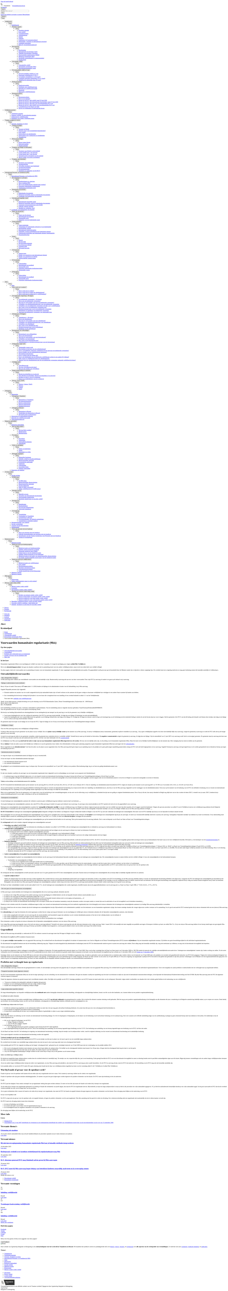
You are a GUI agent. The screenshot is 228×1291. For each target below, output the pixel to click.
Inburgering (14, 394)
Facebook (3, 1229)
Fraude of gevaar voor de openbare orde (15, 655)
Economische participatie (26, 462)
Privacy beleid (8, 1274)
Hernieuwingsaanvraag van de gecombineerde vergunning (35, 309)
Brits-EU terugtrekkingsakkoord (28, 45)
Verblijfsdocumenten (17, 113)
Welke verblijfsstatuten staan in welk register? (24, 581)
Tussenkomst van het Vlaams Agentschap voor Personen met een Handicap (40, 536)
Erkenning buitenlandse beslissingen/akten (30, 268)
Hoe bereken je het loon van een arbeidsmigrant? (32, 349)
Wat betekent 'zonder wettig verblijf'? (21, 589)
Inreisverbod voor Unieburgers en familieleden (32, 135)
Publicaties (7, 620)
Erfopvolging (22, 275)
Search (3, 9)
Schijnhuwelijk (23, 246)
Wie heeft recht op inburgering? (27, 414)
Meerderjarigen (23, 433)
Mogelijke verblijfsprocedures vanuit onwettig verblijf (26, 601)
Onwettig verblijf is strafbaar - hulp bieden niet (24, 603)
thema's (112, 1246)
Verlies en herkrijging (25, 449)
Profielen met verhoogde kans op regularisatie (17, 654)
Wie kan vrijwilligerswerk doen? (28, 367)
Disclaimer (7, 1272)
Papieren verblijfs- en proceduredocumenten (23, 115)
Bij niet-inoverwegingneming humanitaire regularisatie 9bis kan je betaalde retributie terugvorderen (37, 1143)
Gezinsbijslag (22, 514)
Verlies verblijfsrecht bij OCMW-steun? (30, 489)
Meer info (7, 657)
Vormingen (7, 618)
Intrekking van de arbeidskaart (27, 328)
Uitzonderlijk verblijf (24, 65)
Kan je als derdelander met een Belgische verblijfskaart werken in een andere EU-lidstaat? (44, 357)
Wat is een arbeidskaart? (25, 319)
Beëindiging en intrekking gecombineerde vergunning (34, 310)
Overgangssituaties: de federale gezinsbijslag (31, 519)
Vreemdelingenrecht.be (18, 5)
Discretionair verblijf (10, 1178)
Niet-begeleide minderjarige (26, 497)
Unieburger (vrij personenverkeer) (28, 40)
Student (21, 37)
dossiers (122, 1246)
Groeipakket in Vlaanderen (26, 516)
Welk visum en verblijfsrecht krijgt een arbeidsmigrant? (34, 358)
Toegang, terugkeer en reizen (19, 124)
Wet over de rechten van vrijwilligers (29, 368)
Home (6, 632)
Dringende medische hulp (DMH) (28, 551)
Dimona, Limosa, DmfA (25, 384)
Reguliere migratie (24, 30)
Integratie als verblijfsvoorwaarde (28, 88)
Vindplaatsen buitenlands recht (27, 188)
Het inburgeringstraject (25, 401)
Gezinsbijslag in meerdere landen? (28, 521)
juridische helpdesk (193, 1246)
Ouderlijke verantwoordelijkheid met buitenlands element (35, 231)
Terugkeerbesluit (23, 164)
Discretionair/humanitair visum (27, 68)
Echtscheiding (22, 263)
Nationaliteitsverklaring (25, 442)
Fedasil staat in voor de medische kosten (30, 553)
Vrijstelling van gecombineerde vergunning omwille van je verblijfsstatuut (39, 305)
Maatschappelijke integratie (26, 460)
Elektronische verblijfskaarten (19, 117)
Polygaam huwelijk (24, 248)
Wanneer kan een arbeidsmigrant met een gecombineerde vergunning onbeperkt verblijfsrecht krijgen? (47, 360)
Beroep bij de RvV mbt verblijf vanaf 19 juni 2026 (33, 100)
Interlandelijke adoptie (25, 228)
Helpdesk (7, 615)
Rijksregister (14, 579)
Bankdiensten (22, 504)
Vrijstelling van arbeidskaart (26, 324)
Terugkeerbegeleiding (25, 167)
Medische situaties (16, 574)
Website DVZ (8, 1121)
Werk (12, 285)
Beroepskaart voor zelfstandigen (28, 334)
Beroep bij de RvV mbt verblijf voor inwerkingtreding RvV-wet (37, 105)
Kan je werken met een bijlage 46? (28, 355)
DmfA (20, 389)
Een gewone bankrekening (26, 507)
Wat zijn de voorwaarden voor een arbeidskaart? (32, 320)
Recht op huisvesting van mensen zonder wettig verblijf (34, 596)
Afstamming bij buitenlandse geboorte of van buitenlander (35, 227)
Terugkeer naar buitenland (26, 162)
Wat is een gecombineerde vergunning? (30, 301)
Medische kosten (16, 542)
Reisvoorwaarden (23, 144)
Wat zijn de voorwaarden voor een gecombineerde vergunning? (36, 302)
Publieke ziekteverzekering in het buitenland (31, 554)
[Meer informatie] (80, 801)
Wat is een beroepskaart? (25, 335)
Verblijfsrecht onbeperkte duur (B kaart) (30, 80)
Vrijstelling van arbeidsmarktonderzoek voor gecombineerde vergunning (39, 304)
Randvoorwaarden (24, 85)
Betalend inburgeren (24, 406)
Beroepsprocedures (24, 97)
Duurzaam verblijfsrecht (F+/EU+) (28, 75)
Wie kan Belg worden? (25, 430)
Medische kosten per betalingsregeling (29, 548)
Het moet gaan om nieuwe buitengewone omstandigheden (16, 888)
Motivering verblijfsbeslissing (27, 92)
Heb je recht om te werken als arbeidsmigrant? (32, 292)
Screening (14, 588)
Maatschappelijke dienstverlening (28, 482)
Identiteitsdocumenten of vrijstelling (10, 752)
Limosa (21, 387)
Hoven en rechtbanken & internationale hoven (31, 108)
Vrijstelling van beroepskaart (27, 339)
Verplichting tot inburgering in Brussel (29, 413)
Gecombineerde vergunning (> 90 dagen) (30, 299)
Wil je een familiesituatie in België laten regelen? (32, 184)
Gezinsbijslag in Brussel (25, 517)
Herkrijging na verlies (25, 452)
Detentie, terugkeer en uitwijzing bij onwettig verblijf (26, 604)
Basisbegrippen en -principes (27, 181)
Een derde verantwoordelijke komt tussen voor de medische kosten (37, 557)
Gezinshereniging (23, 33)
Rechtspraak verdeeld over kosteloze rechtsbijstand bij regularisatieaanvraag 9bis (30, 1152)
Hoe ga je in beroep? (24, 98)
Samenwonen (22, 253)
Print (2, 1235)
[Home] (4, 7)
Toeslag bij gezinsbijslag (25, 537)
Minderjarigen (22, 431)
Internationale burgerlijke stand (27, 201)
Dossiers (6, 609)
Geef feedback (5, 1242)
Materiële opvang (23, 494)
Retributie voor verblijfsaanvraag (28, 87)
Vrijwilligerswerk (23, 365)
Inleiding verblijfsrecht (9, 1192)
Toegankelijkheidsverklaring (12, 1277)
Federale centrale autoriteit (26, 206)
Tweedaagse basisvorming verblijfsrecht (15, 1204)
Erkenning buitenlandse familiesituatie (29, 186)
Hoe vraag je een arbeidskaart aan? (28, 325)
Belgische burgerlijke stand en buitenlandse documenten (34, 194)
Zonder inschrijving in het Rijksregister (29, 571)
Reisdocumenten (23, 145)
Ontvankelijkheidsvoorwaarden (13, 650)
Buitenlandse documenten (26, 193)
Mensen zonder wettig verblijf (19, 586)
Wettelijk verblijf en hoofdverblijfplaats (29, 459)
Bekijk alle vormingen (7, 1222)
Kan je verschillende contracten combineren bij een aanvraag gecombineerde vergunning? (44, 350)
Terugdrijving (22, 137)
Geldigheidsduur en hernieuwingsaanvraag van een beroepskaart (37, 342)
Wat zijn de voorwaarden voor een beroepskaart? (32, 337)
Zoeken (3, 11)
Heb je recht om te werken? (26, 291)
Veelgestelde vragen (24, 270)
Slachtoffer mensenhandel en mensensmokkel (31, 58)
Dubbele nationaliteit (24, 468)
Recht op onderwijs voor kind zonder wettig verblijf (33, 598)
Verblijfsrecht (15, 25)
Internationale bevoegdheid (26, 216)
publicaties (204, 1246)
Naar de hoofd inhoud (7, 1)
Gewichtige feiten (23, 467)
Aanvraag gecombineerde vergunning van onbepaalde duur (35, 312)
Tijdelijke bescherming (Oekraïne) (28, 53)
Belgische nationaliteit (17, 425)
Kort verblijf (22, 32)
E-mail (2, 1234)
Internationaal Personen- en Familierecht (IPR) (24, 176)
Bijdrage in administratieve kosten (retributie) (12, 683)
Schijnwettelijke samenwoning (27, 258)
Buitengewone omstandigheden (9, 797)
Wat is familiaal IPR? (24, 183)
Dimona (21, 386)
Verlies (20, 450)
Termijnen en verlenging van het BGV (29, 170)
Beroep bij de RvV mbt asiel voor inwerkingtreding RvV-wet (36, 103)
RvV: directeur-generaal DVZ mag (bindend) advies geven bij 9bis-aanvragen (29, 1160)
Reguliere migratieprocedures (27, 568)
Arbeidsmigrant (23, 35)
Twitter (3, 1231)
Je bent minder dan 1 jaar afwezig (28, 152)
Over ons (6, 614)
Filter (2, 13)
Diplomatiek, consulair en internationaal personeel (33, 41)
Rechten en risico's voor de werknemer (29, 377)
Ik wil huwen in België (25, 245)
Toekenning (22, 440)
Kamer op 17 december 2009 (145, 952)
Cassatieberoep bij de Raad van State (29, 106)
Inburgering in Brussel (25, 411)
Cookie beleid (8, 1276)
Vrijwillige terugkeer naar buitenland (29, 166)
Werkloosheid (15, 527)
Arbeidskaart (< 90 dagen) (26, 317)
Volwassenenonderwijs (17, 419)
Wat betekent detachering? (26, 354)
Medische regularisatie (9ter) (26, 56)
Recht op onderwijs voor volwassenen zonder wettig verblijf (35, 600)
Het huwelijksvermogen (25, 243)
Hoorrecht (21, 90)
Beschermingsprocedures (26, 566)
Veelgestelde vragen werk (26, 347)
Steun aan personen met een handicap (29, 532)
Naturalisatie (22, 443)
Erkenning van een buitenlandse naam (29, 220)
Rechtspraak (7, 611)
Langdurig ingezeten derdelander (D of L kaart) (32, 78)
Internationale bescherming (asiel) (28, 51)
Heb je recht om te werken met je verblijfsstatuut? (32, 294)
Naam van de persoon (25, 215)
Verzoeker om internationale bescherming (30, 495)
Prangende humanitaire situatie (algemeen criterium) (14, 971)
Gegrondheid (8, 652)
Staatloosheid (22, 59)
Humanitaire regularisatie (11, 1180)
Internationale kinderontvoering (27, 230)
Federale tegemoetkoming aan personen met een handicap (35, 534)
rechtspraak (130, 1246)
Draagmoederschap (24, 235)
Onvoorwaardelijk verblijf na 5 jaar (28, 73)
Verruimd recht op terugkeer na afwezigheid (31, 156)
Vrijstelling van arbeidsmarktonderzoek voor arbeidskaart (35, 322)
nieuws (117, 1246)
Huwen (21, 240)
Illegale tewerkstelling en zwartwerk (29, 374)
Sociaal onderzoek (24, 485)
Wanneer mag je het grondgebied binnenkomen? (32, 130)
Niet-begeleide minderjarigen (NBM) (29, 55)
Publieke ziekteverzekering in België (29, 549)
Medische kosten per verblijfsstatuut (29, 563)
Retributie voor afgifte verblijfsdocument (22, 118)
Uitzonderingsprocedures (26, 569)
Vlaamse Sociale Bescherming (19, 525)
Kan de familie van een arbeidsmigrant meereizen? (33, 352)
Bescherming (22, 50)
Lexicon (6, 617)
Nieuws (6, 607)
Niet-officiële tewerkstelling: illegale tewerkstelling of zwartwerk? (37, 375)
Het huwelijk (22, 241)
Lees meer (4, 1135)
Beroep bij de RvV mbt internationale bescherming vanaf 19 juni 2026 (38, 102)
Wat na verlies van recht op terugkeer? (29, 157)
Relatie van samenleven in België (28, 256)
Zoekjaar (21, 38)
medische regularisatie (82, 844)
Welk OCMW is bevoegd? (26, 487)
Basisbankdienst (23, 506)
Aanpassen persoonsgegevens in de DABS (31, 205)
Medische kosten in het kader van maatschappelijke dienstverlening (37, 556)
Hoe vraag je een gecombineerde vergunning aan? (33, 307)
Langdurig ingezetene (25, 43)
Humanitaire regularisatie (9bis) (27, 66)
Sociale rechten (15, 475)
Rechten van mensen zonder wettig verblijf (31, 595)
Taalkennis (22, 463)
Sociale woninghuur (17, 524)
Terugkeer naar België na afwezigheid (29, 151)
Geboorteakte (22, 465)
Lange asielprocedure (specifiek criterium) (12, 989)
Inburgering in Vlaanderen (26, 399)
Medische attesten (16, 572)
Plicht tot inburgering (24, 404)
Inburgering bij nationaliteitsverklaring (22, 416)
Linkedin (3, 1232)
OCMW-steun (22, 481)
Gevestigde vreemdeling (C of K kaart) (29, 77)
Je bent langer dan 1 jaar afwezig (28, 154)
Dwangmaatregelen (24, 169)
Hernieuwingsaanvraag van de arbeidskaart (31, 327)
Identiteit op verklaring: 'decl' (27, 208)
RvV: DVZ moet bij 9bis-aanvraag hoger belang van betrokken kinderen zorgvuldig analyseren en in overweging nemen (45, 1169)
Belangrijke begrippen (25, 457)
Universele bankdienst (25, 509)
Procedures (22, 438)
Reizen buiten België (24, 142)
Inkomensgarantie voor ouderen (20, 522)
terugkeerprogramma (212, 840)
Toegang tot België (24, 129)
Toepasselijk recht (24, 218)
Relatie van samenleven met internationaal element (33, 255)
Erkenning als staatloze (17, 470)
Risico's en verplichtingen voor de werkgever (31, 379)
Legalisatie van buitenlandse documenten (30, 196)
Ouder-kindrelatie (23, 225)
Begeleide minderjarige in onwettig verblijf (31, 499)
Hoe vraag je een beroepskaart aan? (28, 340)
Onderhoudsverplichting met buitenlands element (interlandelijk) (37, 233)
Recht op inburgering (24, 403)
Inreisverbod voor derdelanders (27, 134)
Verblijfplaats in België (7, 725)
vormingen (184, 1246)
